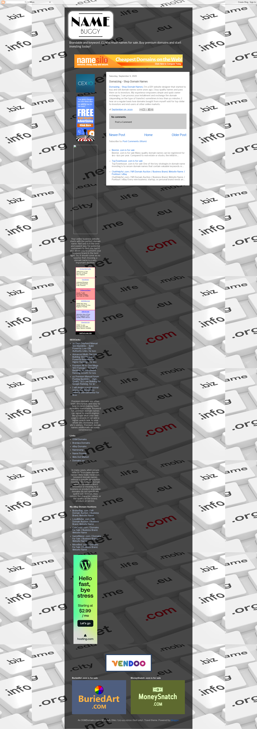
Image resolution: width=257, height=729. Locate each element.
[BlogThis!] (143, 109)
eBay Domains (79, 446)
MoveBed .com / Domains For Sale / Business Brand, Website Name (85, 547)
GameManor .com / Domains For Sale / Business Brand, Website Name (86, 539)
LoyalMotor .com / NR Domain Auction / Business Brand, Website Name (85, 521)
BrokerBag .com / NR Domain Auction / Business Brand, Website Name (85, 513)
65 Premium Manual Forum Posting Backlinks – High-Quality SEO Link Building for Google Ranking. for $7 (86, 380)
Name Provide (79, 453)
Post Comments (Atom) (135, 141)
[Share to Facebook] (149, 109)
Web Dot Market (80, 457)
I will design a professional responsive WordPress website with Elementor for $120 (85, 391)
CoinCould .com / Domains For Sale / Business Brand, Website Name (85, 530)
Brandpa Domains (81, 443)
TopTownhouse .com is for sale (127, 161)
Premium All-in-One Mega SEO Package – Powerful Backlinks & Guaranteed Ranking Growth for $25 (85, 369)
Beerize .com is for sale (123, 150)
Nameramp (78, 450)
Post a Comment (123, 122)
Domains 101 (78, 461)
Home (148, 135)
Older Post (179, 135)
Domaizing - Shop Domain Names (126, 87)
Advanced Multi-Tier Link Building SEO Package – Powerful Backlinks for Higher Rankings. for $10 (84, 358)
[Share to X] (146, 109)
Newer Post (117, 135)
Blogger (175, 720)
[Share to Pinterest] (152, 109)
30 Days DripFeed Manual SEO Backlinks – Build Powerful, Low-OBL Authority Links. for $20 (85, 347)
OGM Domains (79, 439)
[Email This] (140, 109)
